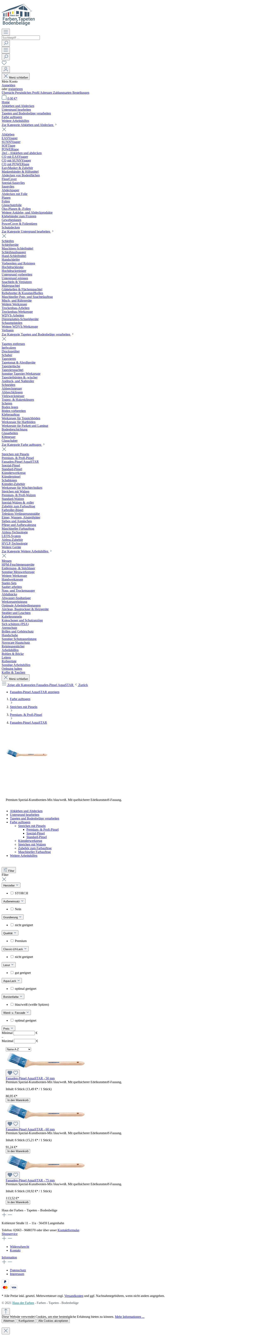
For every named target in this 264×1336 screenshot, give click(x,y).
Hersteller (9, 885)
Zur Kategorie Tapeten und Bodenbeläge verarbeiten (36, 334)
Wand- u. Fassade (14, 1012)
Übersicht (8, 92)
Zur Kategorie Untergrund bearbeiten (26, 231)
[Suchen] (6, 43)
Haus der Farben (23, 1303)
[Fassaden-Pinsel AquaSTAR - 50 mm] (46, 1068)
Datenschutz (18, 1270)
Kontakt (15, 1250)
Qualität (8, 933)
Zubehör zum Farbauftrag (35, 848)
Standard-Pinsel (36, 837)
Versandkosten (73, 1296)
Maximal (20, 1041)
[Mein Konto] (6, 69)
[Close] (6, 1331)
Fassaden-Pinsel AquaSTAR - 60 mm (30, 1129)
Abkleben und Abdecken (26, 811)
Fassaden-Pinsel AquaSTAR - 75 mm (30, 1180)
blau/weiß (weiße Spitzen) (32, 1004)
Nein (18, 909)
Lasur (7, 965)
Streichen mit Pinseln (32, 826)
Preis (6, 1028)
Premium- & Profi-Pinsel (42, 829)
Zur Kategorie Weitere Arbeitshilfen (25, 551)
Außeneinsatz (12, 901)
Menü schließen (18, 77)
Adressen (46, 92)
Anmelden (8, 85)
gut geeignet (23, 972)
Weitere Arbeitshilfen (23, 855)
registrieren (15, 89)
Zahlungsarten (62, 92)
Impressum (17, 1274)
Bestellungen (80, 92)
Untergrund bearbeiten (24, 814)
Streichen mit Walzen (32, 844)
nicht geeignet (24, 925)
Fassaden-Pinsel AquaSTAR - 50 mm (30, 1078)
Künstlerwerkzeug (30, 840)
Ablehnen (8, 1320)
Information (9, 1257)
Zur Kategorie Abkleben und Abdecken (28, 125)
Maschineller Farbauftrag (34, 852)
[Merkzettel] (4, 64)
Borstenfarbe (11, 996)
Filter (11, 870)
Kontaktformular (68, 1230)
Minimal (19, 1033)
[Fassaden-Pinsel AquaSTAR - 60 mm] (46, 1119)
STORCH (21, 893)
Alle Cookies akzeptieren (53, 1320)
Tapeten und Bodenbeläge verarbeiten (34, 818)
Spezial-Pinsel (35, 833)
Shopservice (10, 1234)
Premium (21, 941)
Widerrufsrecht (19, 1246)
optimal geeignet (25, 988)
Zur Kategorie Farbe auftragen (22, 444)
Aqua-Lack (10, 981)
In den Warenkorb (17, 1100)
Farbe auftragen (20, 822)
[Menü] (6, 32)
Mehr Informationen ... (129, 1316)
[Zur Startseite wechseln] (18, 27)
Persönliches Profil (27, 92)
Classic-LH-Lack (13, 949)
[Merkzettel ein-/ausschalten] (13, 1073)
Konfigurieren (26, 1320)
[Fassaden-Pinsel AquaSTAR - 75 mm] (46, 1170)
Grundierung (11, 917)
